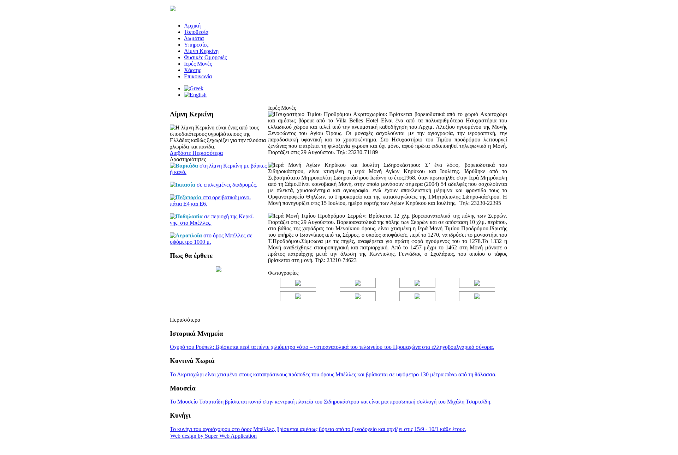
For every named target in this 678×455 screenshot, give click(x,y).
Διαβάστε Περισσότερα (196, 153)
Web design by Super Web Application (213, 436)
